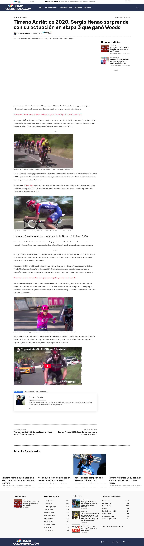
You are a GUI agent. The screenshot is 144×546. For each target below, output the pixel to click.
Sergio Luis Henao (29, 391)
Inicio (15, 39)
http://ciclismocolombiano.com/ (37, 400)
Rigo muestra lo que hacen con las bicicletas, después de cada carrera (18, 480)
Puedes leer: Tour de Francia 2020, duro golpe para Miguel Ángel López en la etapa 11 (45, 278)
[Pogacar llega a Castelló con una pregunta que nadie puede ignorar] (105, 60)
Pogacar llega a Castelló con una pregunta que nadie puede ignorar (119, 61)
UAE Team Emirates (41, 391)
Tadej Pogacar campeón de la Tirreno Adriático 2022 (88, 479)
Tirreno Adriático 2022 (20, 17)
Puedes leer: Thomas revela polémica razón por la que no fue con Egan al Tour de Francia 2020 (48, 115)
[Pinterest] (37, 418)
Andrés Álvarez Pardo (115, 53)
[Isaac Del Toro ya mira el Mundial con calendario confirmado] (105, 48)
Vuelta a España (114, 57)
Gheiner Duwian (25, 33)
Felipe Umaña (19, 485)
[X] (29, 407)
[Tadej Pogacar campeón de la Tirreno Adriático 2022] (89, 464)
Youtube (128, 542)
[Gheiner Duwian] (15, 33)
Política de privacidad (113, 527)
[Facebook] (28, 418)
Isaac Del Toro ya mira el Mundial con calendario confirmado (78, 1)
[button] (137, 7)
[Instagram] (112, 542)
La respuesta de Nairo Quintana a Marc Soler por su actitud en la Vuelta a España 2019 (89, 504)
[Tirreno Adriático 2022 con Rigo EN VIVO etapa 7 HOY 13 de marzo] (125, 464)
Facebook (106, 542)
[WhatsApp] (41, 418)
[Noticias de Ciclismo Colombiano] (18, 7)
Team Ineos (29, 185)
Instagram (117, 542)
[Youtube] (123, 542)
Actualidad (113, 45)
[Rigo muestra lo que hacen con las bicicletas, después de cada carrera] (18, 464)
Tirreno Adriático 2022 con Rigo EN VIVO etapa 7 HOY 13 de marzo (125, 480)
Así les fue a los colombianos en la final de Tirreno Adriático (54, 479)
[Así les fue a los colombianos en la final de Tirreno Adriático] (54, 464)
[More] (46, 418)
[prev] (126, 1)
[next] (129, 1)
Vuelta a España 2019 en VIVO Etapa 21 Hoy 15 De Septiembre (89, 528)
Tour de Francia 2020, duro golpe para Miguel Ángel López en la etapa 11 (33, 433)
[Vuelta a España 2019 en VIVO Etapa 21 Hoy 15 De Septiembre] (76, 528)
